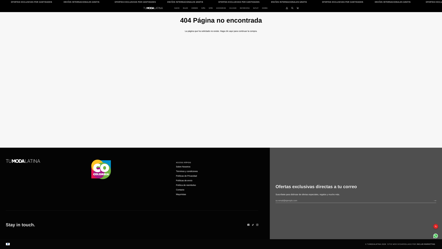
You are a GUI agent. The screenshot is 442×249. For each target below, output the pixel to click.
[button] (185, 8)
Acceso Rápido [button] (183, 162)
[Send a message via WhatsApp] (435, 236)
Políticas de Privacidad (186, 176)
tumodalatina (374, 244)
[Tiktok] (253, 225)
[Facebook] (248, 225)
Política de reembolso (186, 185)
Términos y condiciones (187, 171)
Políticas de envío (184, 180)
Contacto (180, 190)
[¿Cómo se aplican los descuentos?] (435, 226)
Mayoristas (181, 194)
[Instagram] (257, 225)
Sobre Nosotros (183, 167)
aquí (231, 31)
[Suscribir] (433, 200)
